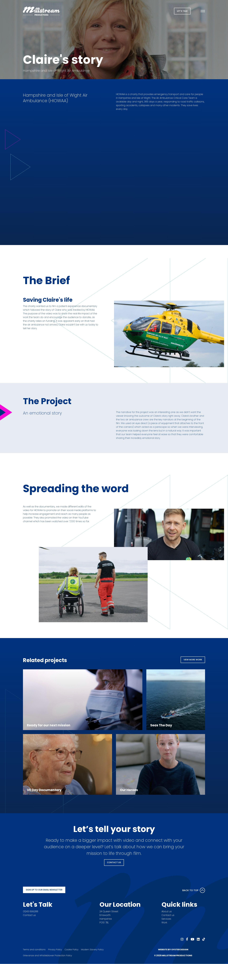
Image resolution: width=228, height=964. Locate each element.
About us (167, 911)
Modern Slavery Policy (92, 949)
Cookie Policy (71, 949)
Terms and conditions (34, 949)
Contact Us (114, 862)
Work (164, 922)
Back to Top (190, 890)
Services (166, 918)
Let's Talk (182, 11)
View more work (193, 659)
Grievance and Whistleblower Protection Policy (47, 955)
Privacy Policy (55, 949)
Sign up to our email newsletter (44, 889)
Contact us (29, 915)
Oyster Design (179, 949)
